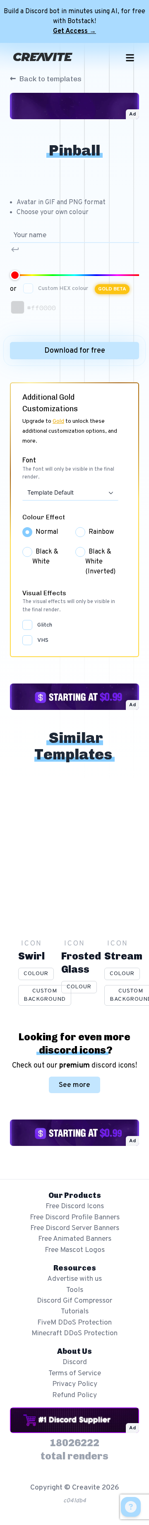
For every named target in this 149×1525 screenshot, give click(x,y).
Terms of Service (74, 1373)
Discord (74, 1362)
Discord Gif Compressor (74, 1301)
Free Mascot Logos (75, 1250)
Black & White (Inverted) (100, 562)
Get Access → (74, 31)
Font (29, 461)
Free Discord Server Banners (74, 1228)
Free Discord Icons (75, 1206)
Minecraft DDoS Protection (74, 1333)
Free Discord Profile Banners (75, 1217)
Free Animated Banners (74, 1239)
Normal (47, 532)
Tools (74, 1290)
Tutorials (75, 1311)
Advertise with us (74, 1279)
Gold (58, 421)
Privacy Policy (74, 1384)
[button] (110, 492)
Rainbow (101, 532)
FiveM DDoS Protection (74, 1322)
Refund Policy (74, 1395)
